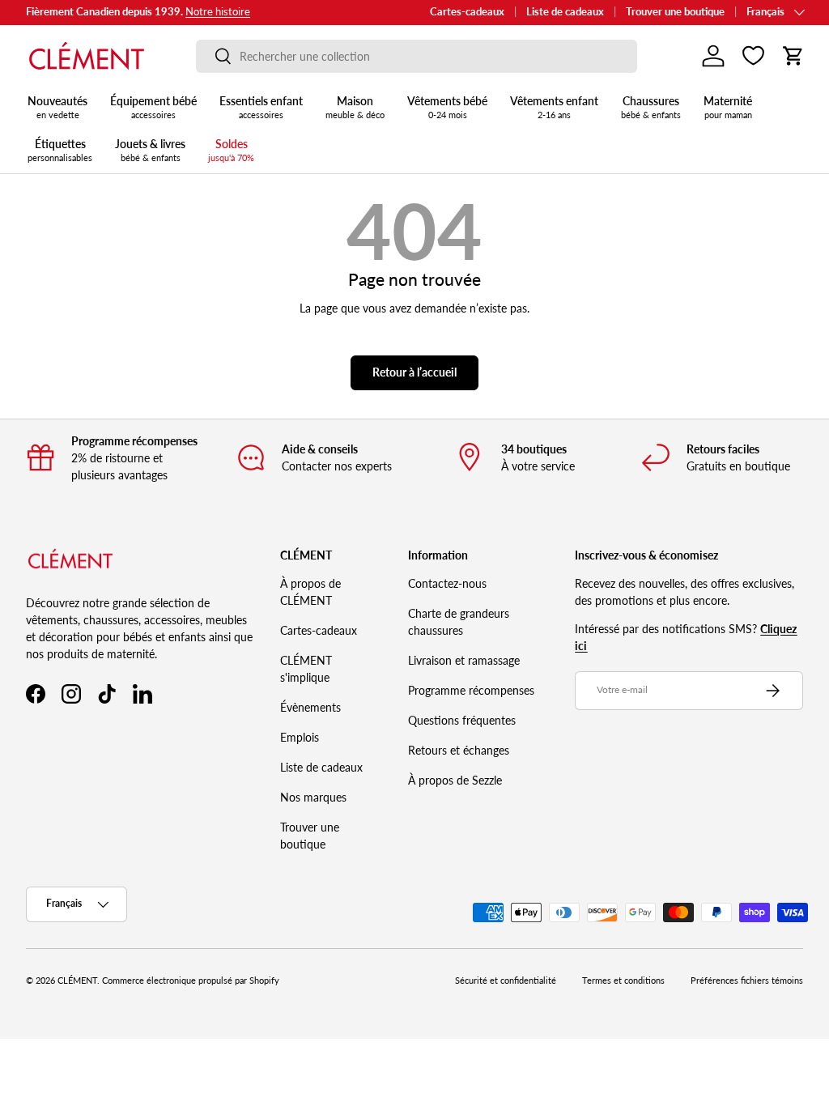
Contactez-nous (447, 583)
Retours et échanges (458, 750)
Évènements (310, 707)
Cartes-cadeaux (467, 12)
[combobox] (416, 56)
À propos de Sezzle (455, 780)
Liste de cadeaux (565, 12)
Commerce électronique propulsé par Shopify (190, 980)
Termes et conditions (623, 980)
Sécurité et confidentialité (505, 980)
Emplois (299, 737)
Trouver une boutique (675, 12)
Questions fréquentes (462, 720)
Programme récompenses (471, 690)
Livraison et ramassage (464, 660)
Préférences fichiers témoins (747, 980)
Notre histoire (217, 12)
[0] (753, 56)
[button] (793, 56)
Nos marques (313, 797)
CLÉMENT (77, 980)
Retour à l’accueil (414, 372)
